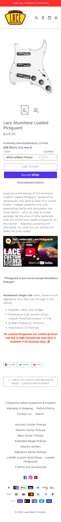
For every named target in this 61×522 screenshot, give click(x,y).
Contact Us (24, 413)
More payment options (30, 182)
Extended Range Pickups (30, 441)
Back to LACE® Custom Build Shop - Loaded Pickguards (32, 381)
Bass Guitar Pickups (30, 435)
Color (7, 151)
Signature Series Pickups (30, 451)
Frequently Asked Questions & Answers (31, 402)
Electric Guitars (30, 446)
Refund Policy (45, 408)
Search (39, 413)
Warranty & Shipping (20, 408)
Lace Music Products (35, 512)
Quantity (49, 151)
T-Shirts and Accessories (30, 467)
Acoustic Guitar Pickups (30, 424)
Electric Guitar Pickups (30, 430)
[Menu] (56, 17)
